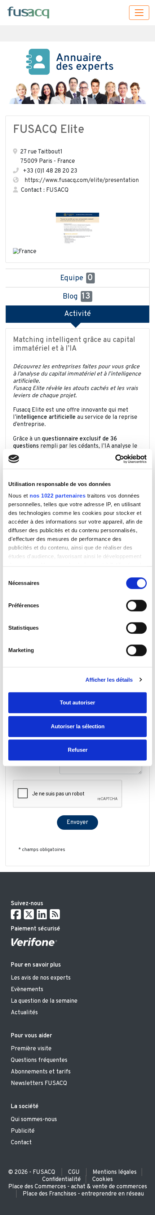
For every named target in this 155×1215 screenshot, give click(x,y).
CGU (74, 1172)
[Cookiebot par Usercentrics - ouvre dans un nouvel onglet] (115, 459)
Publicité (23, 1131)
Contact (21, 1142)
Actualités (24, 1012)
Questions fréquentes (39, 1060)
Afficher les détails (109, 680)
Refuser (78, 750)
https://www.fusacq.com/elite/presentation (82, 180)
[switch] (136, 605)
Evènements (27, 989)
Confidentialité (61, 1179)
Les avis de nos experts (41, 978)
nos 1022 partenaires (57, 495)
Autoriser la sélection (78, 726)
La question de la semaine (44, 1001)
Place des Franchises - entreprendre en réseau (83, 1194)
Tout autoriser (77, 702)
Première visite (31, 1049)
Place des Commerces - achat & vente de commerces (77, 1186)
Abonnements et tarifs (41, 1072)
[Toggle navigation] (139, 12)
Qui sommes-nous (34, 1119)
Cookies (102, 1179)
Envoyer (77, 822)
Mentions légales (115, 1172)
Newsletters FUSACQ (39, 1083)
